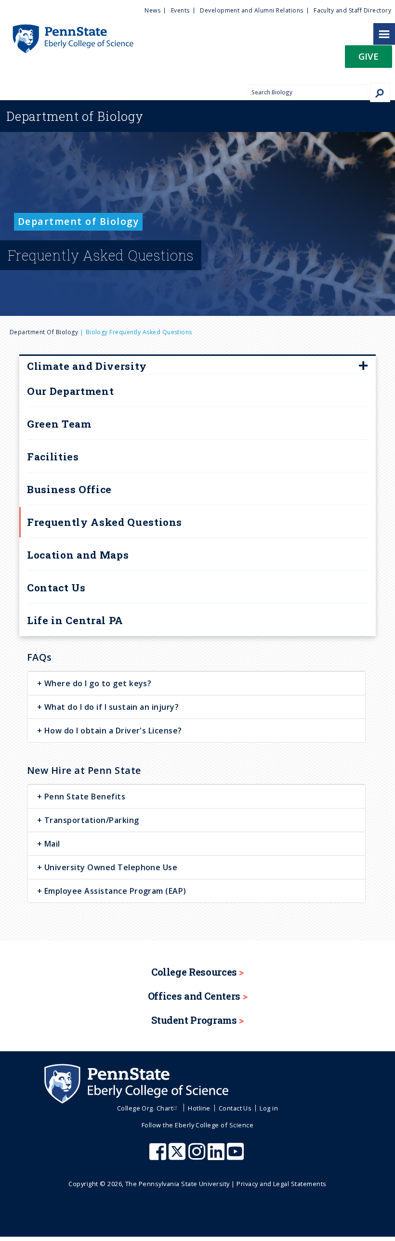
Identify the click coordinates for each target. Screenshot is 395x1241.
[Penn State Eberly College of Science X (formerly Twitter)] (178, 1156)
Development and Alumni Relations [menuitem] (251, 10)
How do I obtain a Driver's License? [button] (112, 730)
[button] (368, 59)
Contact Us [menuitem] (235, 1108)
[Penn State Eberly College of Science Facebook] (159, 1156)
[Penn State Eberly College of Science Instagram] (198, 1156)
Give (368, 56)
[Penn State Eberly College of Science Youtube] (236, 1156)
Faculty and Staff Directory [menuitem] (352, 10)
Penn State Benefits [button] (83, 796)
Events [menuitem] (180, 10)
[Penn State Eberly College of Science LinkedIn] (217, 1156)
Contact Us (56, 587)
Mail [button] (51, 843)
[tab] (196, 683)
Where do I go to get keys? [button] (96, 683)
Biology (75, 116)
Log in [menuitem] (269, 1108)
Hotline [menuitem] (199, 1108)
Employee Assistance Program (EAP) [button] (114, 891)
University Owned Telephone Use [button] (109, 867)
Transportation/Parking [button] (90, 820)
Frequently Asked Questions (104, 522)
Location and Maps (78, 555)
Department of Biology (44, 332)
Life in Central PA (75, 620)
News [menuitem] (152, 10)
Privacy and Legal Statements (281, 1183)
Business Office (69, 489)
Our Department (70, 391)
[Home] (66, 29)
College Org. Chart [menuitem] (145, 1108)
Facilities (53, 456)
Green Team (59, 424)
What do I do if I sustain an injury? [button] (110, 707)
